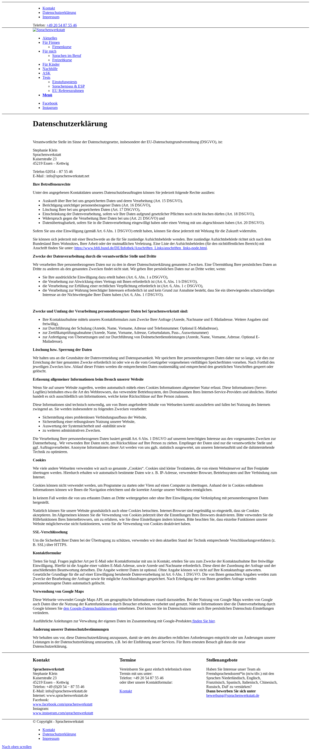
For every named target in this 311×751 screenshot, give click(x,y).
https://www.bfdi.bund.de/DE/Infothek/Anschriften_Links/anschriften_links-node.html (140, 248)
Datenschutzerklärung (59, 12)
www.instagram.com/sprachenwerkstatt (63, 713)
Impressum (51, 17)
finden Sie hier (203, 621)
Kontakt (49, 8)
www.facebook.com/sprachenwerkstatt (62, 704)
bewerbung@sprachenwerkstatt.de (232, 695)
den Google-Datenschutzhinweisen (90, 608)
